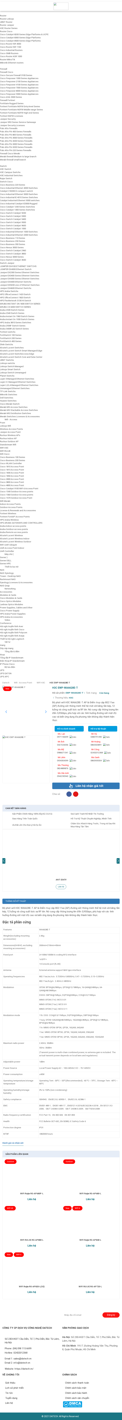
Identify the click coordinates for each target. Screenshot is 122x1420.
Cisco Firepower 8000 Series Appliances (19, 91)
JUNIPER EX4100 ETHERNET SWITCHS (18, 266)
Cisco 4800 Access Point (12, 485)
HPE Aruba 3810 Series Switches (15, 322)
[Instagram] (75, 794)
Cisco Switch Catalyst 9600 (13, 225)
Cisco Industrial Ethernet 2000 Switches (19, 235)
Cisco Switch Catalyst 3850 (13, 253)
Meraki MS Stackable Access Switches (19, 410)
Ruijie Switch (6, 178)
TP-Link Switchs (8, 391)
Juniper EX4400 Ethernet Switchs (15, 282)
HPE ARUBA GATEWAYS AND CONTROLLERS (21, 523)
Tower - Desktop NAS (10, 576)
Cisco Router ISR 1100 (10, 47)
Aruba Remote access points (14, 532)
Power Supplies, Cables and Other (16, 607)
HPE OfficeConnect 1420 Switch (15, 294)
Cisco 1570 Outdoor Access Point (16, 498)
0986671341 (62, 752)
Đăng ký (111, 1315)
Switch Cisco (6, 181)
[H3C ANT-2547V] (61, 852)
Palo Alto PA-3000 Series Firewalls (16, 138)
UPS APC (4, 676)
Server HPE (5, 563)
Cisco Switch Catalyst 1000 (13, 228)
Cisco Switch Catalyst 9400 (13, 219)
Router (3, 15)
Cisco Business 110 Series (12, 238)
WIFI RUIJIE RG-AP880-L (31, 1240)
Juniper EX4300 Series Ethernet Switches (19, 278)
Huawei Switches (8, 401)
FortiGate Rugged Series (12, 103)
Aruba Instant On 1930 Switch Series (17, 319)
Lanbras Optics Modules (11, 604)
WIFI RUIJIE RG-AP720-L (90, 1286)
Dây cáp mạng (6, 648)
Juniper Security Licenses (12, 125)
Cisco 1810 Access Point (12, 466)
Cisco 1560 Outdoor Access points (16, 495)
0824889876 (62, 768)
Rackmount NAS (8, 579)
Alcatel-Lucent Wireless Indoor (14, 538)
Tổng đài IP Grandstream (11, 657)
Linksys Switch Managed (12, 366)
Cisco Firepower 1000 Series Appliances (19, 78)
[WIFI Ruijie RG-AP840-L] (90, 1224)
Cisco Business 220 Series (12, 185)
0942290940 (62, 776)
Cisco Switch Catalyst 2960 (13, 250)
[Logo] (61, 6)
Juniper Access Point (10, 432)
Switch (3, 166)
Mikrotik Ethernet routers (12, 63)
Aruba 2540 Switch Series (12, 313)
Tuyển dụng (11, 1398)
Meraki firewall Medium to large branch (18, 156)
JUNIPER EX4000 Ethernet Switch (15, 269)
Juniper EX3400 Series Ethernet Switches (19, 275)
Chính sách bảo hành (76, 1393)
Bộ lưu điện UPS (7, 668)
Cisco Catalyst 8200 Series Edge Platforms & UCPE (24, 34)
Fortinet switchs (7, 332)
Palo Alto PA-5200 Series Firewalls (16, 147)
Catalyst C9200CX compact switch (16, 191)
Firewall (3, 69)
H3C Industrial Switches (11, 175)
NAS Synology (7, 573)
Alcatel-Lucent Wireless (11, 535)
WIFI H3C (4, 448)
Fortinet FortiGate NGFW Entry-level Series (20, 106)
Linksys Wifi (5, 426)
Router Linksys (7, 19)
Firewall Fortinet (7, 100)
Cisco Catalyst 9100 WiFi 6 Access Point (19, 488)
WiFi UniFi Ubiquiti (8, 545)
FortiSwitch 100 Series (10, 335)
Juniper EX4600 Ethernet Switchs (15, 288)
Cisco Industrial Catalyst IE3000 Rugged (18, 203)
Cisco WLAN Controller (11, 463)
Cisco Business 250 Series (12, 241)
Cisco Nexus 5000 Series (12, 257)
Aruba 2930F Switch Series (12, 326)
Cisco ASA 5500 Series (11, 97)
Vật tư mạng (5, 643)
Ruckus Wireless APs (10, 435)
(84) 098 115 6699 (22, 1348)
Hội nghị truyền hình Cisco (12, 629)
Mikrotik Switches (8, 394)
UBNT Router (6, 22)
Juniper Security (8, 119)
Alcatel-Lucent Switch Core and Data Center (21, 357)
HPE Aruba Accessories (11, 617)
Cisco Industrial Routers (11, 50)
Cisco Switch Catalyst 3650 (13, 260)
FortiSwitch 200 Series (10, 338)
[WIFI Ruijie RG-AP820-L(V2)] (32, 1270)
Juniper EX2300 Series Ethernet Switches (19, 272)
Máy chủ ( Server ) (7, 556)
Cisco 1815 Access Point (12, 470)
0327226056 (62, 745)
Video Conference (5, 621)
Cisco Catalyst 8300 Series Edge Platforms (20, 37)
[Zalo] (73, 737)
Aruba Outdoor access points (14, 529)
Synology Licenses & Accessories (16, 582)
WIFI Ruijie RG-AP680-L (90, 1193)
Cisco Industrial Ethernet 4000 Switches (19, 188)
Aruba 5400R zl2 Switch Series (14, 329)
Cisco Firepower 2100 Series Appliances (19, 81)
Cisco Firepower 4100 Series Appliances (19, 84)
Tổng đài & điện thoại (9, 653)
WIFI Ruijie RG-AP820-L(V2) (31, 1286)
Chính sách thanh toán (77, 1382)
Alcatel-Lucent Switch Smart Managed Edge (21, 350)
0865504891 (96, 745)
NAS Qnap (5, 585)
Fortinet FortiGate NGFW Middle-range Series (21, 109)
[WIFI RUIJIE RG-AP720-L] (90, 1270)
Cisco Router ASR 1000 (11, 56)
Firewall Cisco (6, 72)
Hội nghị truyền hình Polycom (13, 632)
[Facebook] (69, 794)
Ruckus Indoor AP (8, 438)
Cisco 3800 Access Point (12, 482)
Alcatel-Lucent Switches (12, 347)
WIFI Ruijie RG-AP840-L (90, 1240)
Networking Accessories (8, 590)
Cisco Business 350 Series (12, 244)
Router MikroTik (7, 59)
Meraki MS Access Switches (13, 407)
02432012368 (97, 752)
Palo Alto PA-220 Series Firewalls (15, 150)
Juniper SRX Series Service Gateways (18, 122)
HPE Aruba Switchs (9, 291)
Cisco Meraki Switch (10, 404)
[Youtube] (25, 1313)
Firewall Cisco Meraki (10, 153)
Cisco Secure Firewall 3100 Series (16, 75)
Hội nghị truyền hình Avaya (12, 636)
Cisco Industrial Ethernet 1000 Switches (19, 232)
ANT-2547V (61, 879)
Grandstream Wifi (8, 444)
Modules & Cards (8, 595)
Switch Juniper (7, 263)
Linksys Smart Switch (10, 369)
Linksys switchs (7, 363)
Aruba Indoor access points (13, 526)
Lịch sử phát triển (14, 1387)
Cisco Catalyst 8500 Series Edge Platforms (20, 41)
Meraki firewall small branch (13, 160)
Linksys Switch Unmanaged (13, 372)
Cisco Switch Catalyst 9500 (13, 222)
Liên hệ (61, 887)
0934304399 (62, 760)
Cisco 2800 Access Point (12, 479)
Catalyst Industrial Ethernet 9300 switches (20, 200)
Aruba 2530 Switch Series (12, 310)
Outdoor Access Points (11, 507)
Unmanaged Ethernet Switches (15, 388)
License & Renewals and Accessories (18, 510)
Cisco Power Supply (9, 610)
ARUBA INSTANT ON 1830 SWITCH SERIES (20, 304)
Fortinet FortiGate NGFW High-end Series (19, 113)
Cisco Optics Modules (10, 601)
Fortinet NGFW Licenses (11, 116)
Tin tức (9, 1393)
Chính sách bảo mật (75, 1387)
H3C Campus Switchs (10, 172)
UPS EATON (5, 673)
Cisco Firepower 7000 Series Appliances (19, 87)
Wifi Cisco (5, 454)
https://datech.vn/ (24, 1368)
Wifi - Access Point (8, 421)
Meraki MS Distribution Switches (15, 413)
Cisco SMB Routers (9, 53)
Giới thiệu (10, 1382)
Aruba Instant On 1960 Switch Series (17, 316)
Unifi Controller (7, 551)
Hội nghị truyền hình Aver (11, 626)
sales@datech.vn (22, 1358)
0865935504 (96, 760)
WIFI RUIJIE (5, 451)
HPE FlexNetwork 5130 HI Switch (15, 300)
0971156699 (62, 737)
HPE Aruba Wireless (9, 520)
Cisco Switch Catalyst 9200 (13, 213)
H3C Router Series (8, 28)
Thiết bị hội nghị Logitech (12, 639)
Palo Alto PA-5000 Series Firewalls (16, 144)
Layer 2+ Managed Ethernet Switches (17, 382)
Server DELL (5, 560)
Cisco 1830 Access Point (12, 473)
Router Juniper (7, 25)
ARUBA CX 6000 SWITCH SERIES (15, 307)
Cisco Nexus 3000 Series (12, 247)
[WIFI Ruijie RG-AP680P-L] (32, 1177)
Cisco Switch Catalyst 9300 (13, 216)
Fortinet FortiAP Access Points (15, 516)
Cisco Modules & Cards (11, 598)
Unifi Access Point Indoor (12, 548)
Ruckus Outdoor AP (9, 441)
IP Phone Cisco (7, 664)
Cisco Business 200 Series (12, 460)
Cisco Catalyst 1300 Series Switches (17, 210)
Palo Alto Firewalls (8, 128)
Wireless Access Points (11, 429)
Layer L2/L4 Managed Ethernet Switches (19, 385)
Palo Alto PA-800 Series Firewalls (15, 135)
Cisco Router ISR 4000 (10, 44)
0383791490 (96, 737)
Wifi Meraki (5, 501)
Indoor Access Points (10, 504)
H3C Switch (5, 169)
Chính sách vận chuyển (77, 1398)
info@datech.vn (22, 1362)
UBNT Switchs (7, 360)
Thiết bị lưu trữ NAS (9, 568)
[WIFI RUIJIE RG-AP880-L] (32, 1224)
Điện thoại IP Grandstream (12, 661)
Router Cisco (6, 31)
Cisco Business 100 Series (12, 457)
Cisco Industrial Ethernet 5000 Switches (19, 194)
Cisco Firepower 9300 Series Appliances (19, 94)
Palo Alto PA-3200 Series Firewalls (16, 141)
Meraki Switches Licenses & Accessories (20, 416)
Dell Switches (6, 398)
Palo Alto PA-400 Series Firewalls (15, 131)
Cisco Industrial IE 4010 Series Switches (19, 197)
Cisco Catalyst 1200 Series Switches (17, 207)
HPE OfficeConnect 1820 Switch (15, 297)
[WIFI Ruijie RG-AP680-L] (90, 1177)
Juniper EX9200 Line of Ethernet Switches (20, 285)
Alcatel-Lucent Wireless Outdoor (15, 541)
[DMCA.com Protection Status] (72, 1404)
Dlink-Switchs (6, 344)
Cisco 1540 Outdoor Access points (16, 491)
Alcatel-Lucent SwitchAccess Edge (17, 354)
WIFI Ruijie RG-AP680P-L (31, 1193)
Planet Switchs (7, 376)
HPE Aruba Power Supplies (13, 614)
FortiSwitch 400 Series (10, 341)
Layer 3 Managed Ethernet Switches (17, 379)
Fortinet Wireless (8, 513)
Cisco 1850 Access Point (12, 476)
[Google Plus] (12, 1313)
